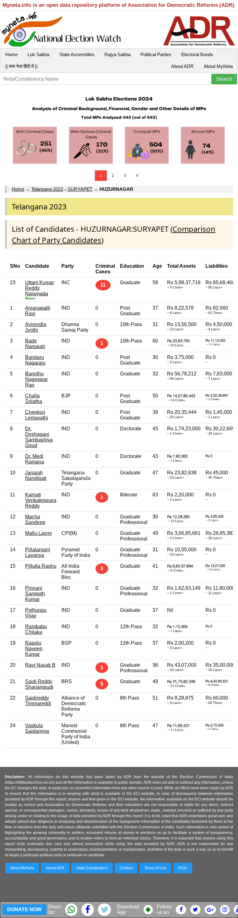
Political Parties (155, 54)
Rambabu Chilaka (36, 629)
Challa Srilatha (33, 398)
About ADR (182, 66)
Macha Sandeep (35, 519)
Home (11, 54)
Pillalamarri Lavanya (37, 552)
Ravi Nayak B (40, 665)
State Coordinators (92, 868)
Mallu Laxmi (38, 533)
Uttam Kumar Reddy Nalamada (39, 288)
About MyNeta (218, 66)
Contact (126, 868)
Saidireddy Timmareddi (38, 700)
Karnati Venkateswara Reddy (40, 500)
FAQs (182, 868)
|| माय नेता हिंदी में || (21, 66)
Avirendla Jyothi (35, 327)
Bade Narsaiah (35, 343)
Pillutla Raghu (40, 566)
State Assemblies (77, 54)
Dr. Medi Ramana (34, 459)
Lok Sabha (38, 54)
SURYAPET (80, 189)
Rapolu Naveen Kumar (33, 648)
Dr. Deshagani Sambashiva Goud (39, 437)
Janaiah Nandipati (35, 475)
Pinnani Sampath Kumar (35, 593)
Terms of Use (155, 868)
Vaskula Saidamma (37, 728)
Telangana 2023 (47, 189)
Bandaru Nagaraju (35, 360)
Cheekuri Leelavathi (36, 415)
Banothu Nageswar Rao (36, 379)
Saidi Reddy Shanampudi (39, 684)
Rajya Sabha (117, 54)
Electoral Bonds (197, 54)
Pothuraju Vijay (35, 612)
